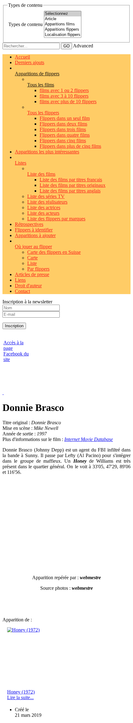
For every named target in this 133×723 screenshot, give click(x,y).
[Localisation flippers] (62, 34)
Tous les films (40, 84)
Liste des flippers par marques (56, 218)
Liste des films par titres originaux (72, 185)
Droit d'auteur (28, 285)
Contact (22, 291)
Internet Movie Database (88, 439)
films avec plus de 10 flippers (68, 101)
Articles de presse (32, 274)
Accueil (22, 57)
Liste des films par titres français (71, 179)
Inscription (14, 326)
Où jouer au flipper (33, 246)
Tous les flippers (43, 112)
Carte (32, 257)
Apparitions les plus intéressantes (47, 151)
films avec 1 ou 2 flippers (64, 90)
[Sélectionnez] (62, 13)
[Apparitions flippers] (62, 29)
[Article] (62, 19)
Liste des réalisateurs (47, 202)
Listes (20, 162)
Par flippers (38, 268)
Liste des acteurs (43, 213)
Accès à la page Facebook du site (16, 351)
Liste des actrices (43, 207)
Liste (32, 263)
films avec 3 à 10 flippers (64, 96)
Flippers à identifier (34, 229)
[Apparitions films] (62, 24)
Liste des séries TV (46, 196)
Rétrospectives (29, 224)
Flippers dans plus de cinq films (70, 146)
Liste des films (41, 174)
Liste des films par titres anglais (70, 190)
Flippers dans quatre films (65, 135)
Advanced (83, 45)
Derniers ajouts (29, 62)
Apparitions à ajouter (35, 235)
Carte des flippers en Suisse (54, 252)
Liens (20, 280)
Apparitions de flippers (37, 73)
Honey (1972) (21, 691)
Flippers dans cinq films (63, 140)
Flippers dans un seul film (65, 118)
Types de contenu (25, 24)
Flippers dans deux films (63, 123)
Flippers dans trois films (63, 129)
